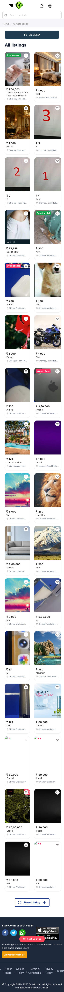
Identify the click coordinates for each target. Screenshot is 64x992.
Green (9, 831)
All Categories (20, 23)
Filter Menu (32, 35)
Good (39, 462)
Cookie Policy (20, 971)
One (38, 199)
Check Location (14, 462)
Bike (38, 357)
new (38, 252)
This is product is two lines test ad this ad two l (17, 95)
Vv (7, 515)
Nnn (8, 620)
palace (9, 146)
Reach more (8, 971)
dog (38, 304)
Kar (37, 620)
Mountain (40, 673)
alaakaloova (12, 252)
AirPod (9, 304)
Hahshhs (40, 515)
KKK (8, 725)
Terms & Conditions (34, 971)
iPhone (39, 409)
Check (39, 778)
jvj (7, 673)
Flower (9, 357)
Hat (8, 883)
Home (6, 23)
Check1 (10, 778)
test (38, 94)
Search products (18, 15)
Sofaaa (9, 567)
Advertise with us (14, 954)
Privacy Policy (49, 971)
